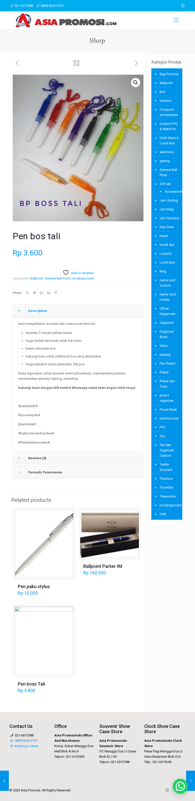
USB (163, 514)
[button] (135, 82)
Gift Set (165, 184)
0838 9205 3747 (52, 6)
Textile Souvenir (166, 467)
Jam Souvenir (170, 218)
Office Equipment (167, 311)
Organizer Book (167, 334)
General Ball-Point (57, 278)
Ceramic (166, 101)
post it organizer (167, 398)
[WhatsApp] (183, 5)
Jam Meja (167, 209)
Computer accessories (169, 112)
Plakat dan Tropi (167, 383)
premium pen (169, 418)
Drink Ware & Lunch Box (169, 140)
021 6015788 (23, 6)
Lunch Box (167, 262)
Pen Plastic (167, 363)
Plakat (164, 372)
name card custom (167, 282)
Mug (163, 271)
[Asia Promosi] (65, 20)
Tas (162, 436)
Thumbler (166, 487)
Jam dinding (169, 200)
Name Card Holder (168, 297)
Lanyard (165, 253)
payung (165, 354)
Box (162, 92)
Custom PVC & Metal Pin (169, 126)
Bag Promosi (169, 74)
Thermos (166, 478)
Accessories (171, 191)
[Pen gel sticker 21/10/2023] (4, 781)
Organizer (167, 323)
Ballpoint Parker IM (102, 566)
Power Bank (168, 409)
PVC (163, 427)
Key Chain (167, 227)
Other (164, 346)
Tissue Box (168, 496)
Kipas (164, 236)
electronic (167, 152)
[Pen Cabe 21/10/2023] (190, 781)
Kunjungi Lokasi (26, 746)
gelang (165, 161)
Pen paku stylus (34, 586)
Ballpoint (36, 278)
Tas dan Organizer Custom (167, 450)
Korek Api (167, 245)
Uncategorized (83, 278)
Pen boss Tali (31, 684)
